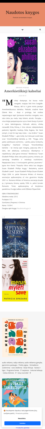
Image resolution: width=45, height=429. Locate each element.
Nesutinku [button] (22, 418)
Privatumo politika (22, 428)
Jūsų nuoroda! (23, 373)
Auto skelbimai (17, 368)
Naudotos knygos (22, 12)
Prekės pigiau (23, 365)
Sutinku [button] (22, 423)
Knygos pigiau (22, 88)
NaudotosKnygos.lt (24, 208)
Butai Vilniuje (28, 368)
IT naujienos (24, 370)
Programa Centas (13, 370)
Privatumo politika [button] (22, 413)
